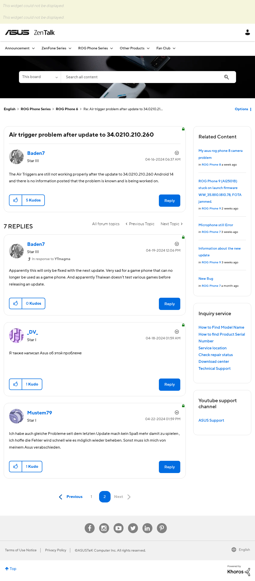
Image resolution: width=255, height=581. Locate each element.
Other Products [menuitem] (132, 48)
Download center (213, 361)
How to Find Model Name (221, 327)
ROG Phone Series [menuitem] (93, 48)
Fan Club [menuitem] (163, 48)
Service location (212, 348)
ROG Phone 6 (67, 109)
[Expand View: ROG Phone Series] (111, 48)
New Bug (205, 279)
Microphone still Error (215, 225)
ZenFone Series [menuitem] (54, 48)
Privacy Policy (55, 550)
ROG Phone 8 (211, 165)
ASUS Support (211, 420)
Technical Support (214, 368)
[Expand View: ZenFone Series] (69, 48)
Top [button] (13, 568)
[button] (15, 200)
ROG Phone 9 (211, 208)
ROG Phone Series (36, 109)
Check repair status (215, 354)
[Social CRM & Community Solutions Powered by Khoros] (239, 570)
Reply (169, 200)
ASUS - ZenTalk (30, 32)
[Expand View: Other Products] (148, 48)
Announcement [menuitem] (17, 48)
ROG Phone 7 (211, 232)
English (9, 109)
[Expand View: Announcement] (33, 48)
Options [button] (241, 109)
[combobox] (148, 77)
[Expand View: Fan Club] (174, 48)
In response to (51, 259)
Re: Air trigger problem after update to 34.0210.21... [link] (123, 109)
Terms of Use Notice (21, 550)
